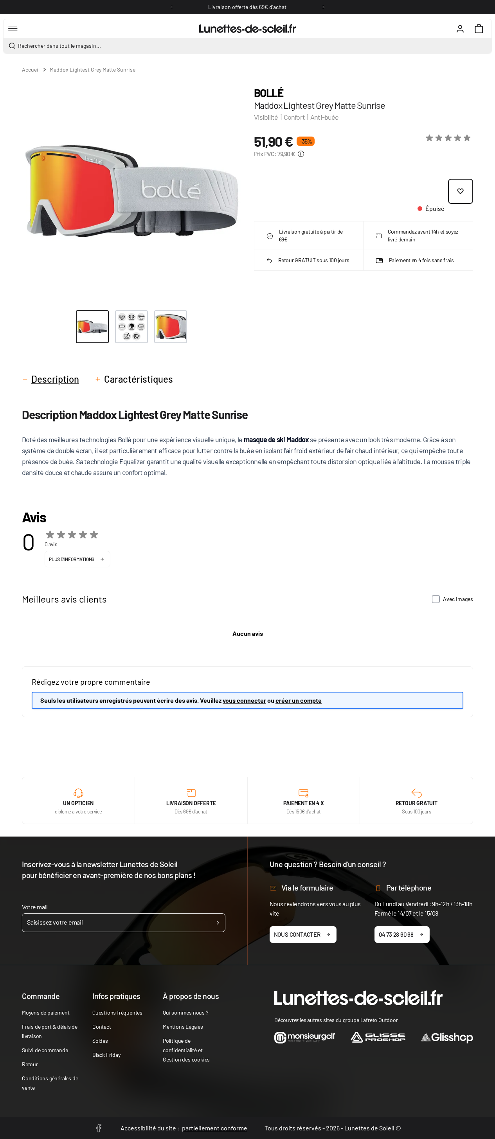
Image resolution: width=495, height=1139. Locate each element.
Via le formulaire (307, 887)
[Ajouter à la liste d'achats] (460, 191)
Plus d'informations (71, 559)
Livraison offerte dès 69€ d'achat (247, 7)
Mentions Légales (183, 1026)
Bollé (268, 92)
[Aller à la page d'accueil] (247, 28)
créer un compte (298, 700)
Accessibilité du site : (184, 1128)
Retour (30, 1064)
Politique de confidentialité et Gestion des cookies (186, 1050)
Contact (101, 1026)
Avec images (458, 599)
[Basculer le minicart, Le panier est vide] (479, 28)
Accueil (31, 69)
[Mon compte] (460, 28)
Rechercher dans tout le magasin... (59, 45)
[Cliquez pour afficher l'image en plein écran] (131, 191)
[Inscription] (217, 922)
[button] (449, 138)
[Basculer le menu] (13, 28)
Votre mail (34, 906)
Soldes (100, 1040)
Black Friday (106, 1054)
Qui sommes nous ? (185, 1012)
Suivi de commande (45, 1050)
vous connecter (244, 700)
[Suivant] (323, 7)
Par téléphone (409, 887)
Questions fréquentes (117, 1012)
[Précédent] (171, 7)
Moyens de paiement (45, 1012)
